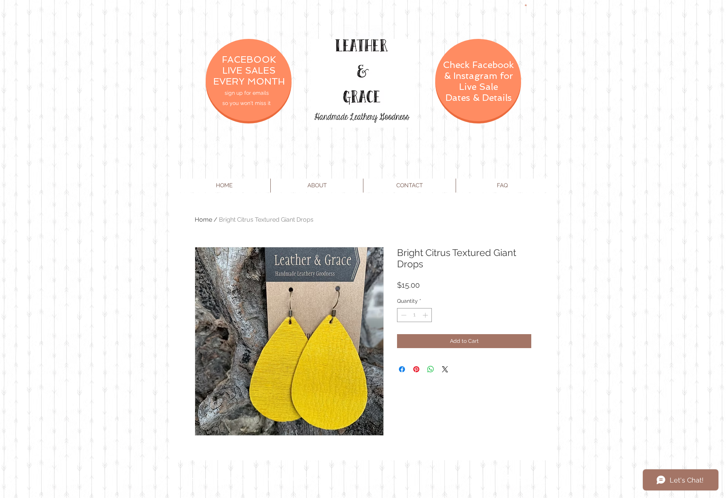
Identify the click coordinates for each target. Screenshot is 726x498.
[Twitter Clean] (522, 478)
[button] (526, 5)
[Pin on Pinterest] (416, 369)
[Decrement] (403, 315)
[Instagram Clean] (537, 478)
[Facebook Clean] (507, 478)
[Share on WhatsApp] (430, 369)
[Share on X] (445, 369)
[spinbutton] (414, 315)
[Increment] (426, 315)
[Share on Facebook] (401, 369)
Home (203, 219)
